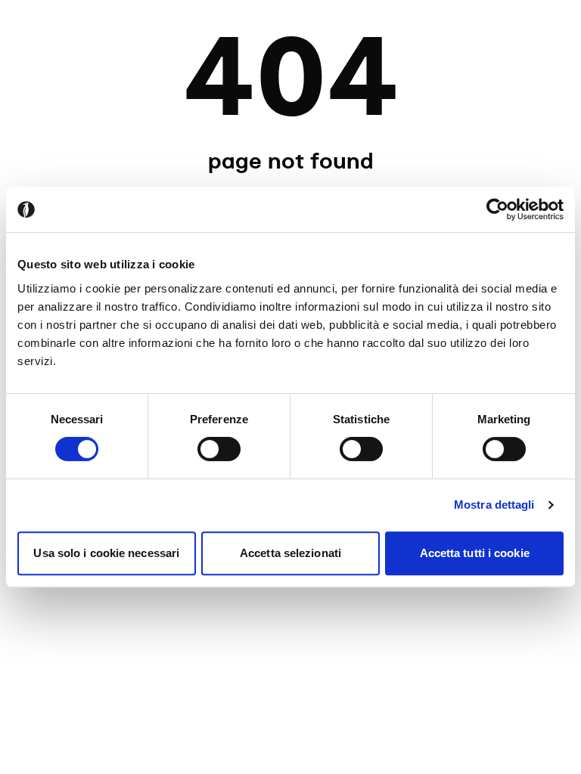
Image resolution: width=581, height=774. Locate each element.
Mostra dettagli (494, 504)
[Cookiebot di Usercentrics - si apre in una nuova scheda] (497, 209)
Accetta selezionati (290, 552)
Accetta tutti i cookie (475, 552)
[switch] (219, 449)
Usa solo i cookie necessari (106, 552)
